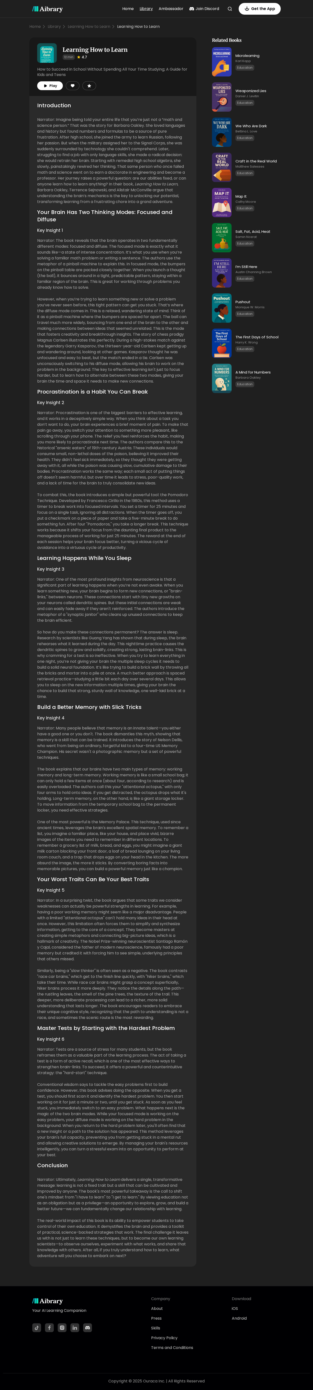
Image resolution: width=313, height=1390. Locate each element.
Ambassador (171, 8)
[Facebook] (49, 1327)
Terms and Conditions (172, 1347)
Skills (155, 1328)
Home (128, 8)
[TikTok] (36, 1327)
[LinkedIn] (74, 1327)
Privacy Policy (164, 1338)
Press (156, 1318)
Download (241, 1299)
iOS (235, 1308)
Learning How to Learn (89, 26)
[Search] (230, 9)
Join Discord (207, 8)
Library (146, 8)
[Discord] (87, 1327)
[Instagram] (62, 1327)
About (157, 1308)
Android (239, 1318)
